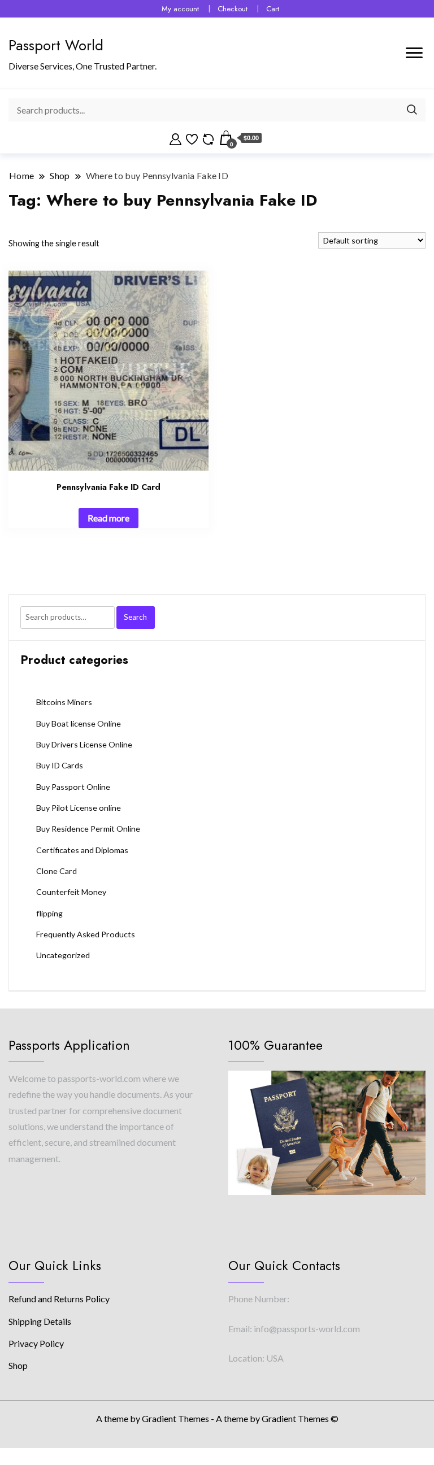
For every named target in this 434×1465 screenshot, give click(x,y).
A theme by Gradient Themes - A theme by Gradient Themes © (217, 1418)
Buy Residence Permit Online (88, 828)
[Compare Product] (208, 138)
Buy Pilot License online (78, 807)
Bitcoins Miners (64, 702)
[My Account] (175, 138)
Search (135, 616)
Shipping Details (39, 1321)
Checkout (233, 8)
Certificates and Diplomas (82, 850)
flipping (49, 913)
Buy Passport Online (73, 787)
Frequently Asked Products (85, 934)
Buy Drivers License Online (84, 744)
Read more (108, 517)
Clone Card (56, 871)
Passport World (55, 45)
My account (180, 8)
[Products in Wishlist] (192, 138)
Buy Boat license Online (78, 723)
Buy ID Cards (59, 765)
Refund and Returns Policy (59, 1298)
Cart (272, 8)
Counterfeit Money (71, 892)
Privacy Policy (36, 1343)
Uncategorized (63, 955)
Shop (18, 1365)
